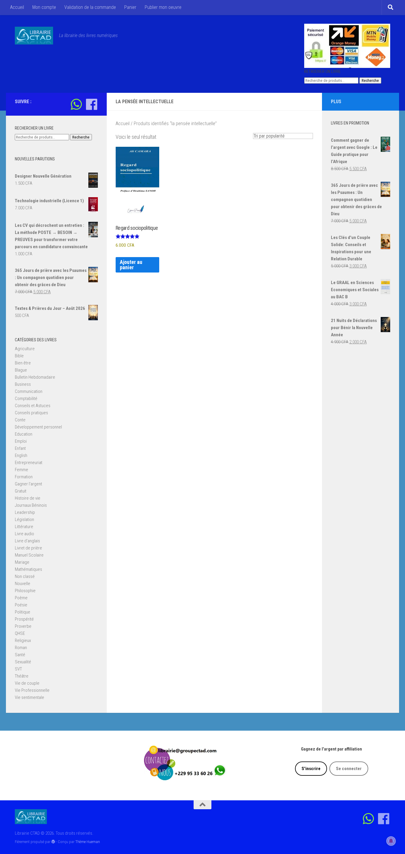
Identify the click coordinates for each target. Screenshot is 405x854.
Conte (20, 420)
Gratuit (20, 491)
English (21, 455)
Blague (21, 370)
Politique (22, 612)
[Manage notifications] (391, 841)
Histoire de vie (27, 498)
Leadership (25, 512)
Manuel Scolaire (29, 555)
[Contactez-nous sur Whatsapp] (76, 104)
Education (23, 434)
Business (23, 384)
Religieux (23, 640)
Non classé (25, 576)
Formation (24, 476)
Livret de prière (28, 548)
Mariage (22, 562)
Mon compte (44, 7)
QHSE (20, 633)
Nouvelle (22, 583)
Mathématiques (28, 569)
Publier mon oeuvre (163, 7)
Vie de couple (27, 683)
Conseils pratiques (31, 412)
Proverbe (23, 626)
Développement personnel (38, 427)
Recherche (370, 80)
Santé (20, 654)
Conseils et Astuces (32, 405)
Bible (19, 356)
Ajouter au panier (131, 264)
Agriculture (25, 348)
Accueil (17, 7)
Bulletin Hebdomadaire (35, 377)
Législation (24, 519)
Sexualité (23, 662)
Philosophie (25, 590)
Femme (21, 469)
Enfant (20, 448)
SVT (18, 669)
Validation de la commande (90, 7)
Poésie (21, 605)
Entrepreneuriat (28, 462)
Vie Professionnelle (32, 690)
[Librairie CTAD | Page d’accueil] (34, 35)
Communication (28, 391)
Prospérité (24, 619)
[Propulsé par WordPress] (53, 842)
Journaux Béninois (31, 505)
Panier (130, 7)
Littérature (24, 526)
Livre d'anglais (27, 541)
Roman (21, 647)
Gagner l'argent (28, 484)
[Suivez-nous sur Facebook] (91, 104)
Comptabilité (26, 398)
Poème (21, 597)
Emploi (21, 441)
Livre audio (24, 533)
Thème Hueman (87, 841)
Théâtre (21, 676)
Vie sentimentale (29, 697)
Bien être (23, 363)
